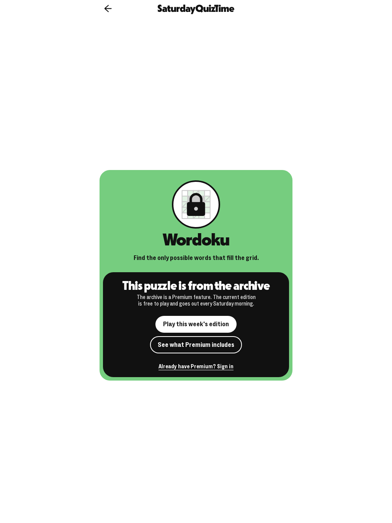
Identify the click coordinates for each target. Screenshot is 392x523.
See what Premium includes (196, 344)
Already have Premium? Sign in (196, 367)
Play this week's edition (196, 324)
